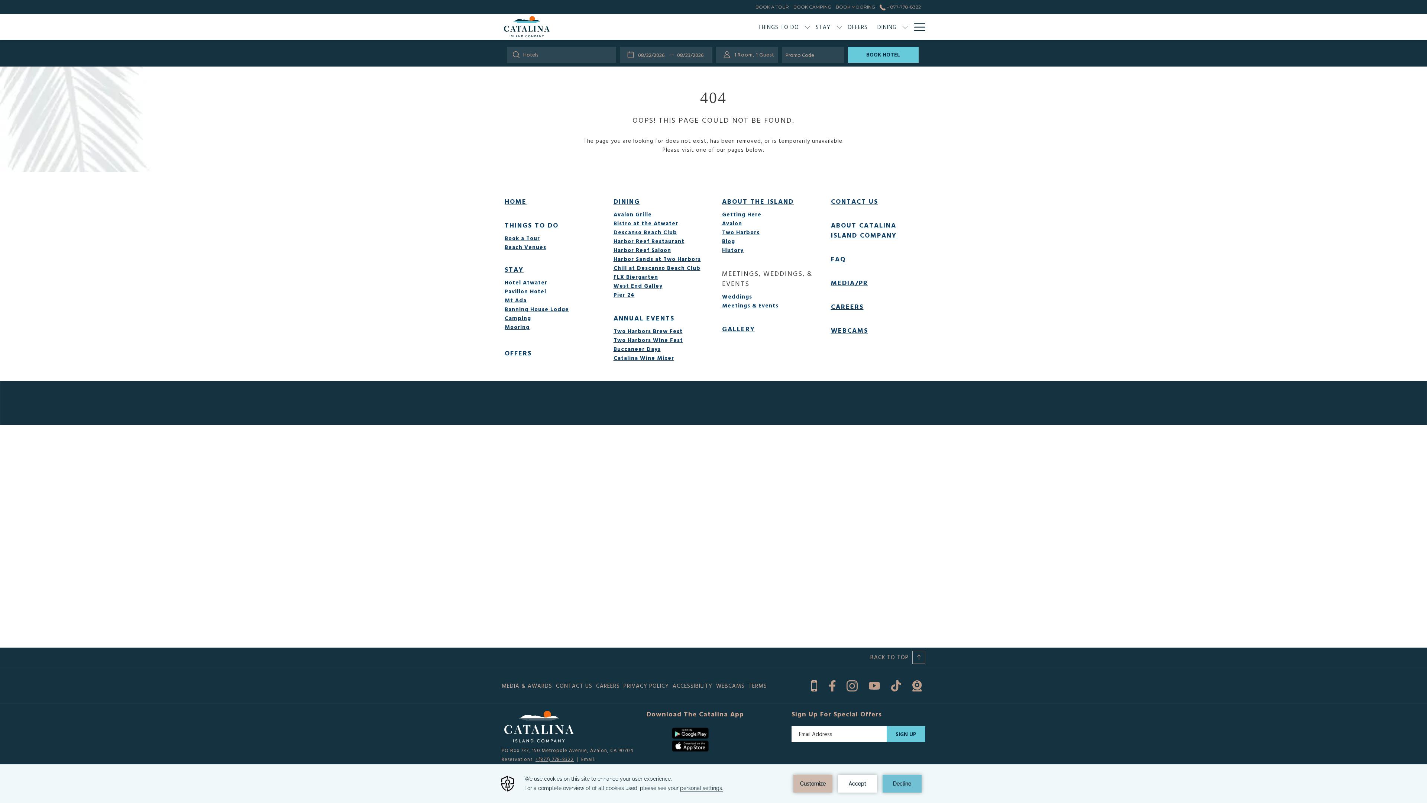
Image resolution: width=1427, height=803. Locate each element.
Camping (518, 318)
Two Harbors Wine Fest (648, 340)
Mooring (517, 327)
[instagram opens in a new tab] (852, 684)
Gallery (738, 329)
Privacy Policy (646, 685)
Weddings (737, 296)
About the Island (758, 201)
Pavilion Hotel (525, 291)
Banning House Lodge (537, 309)
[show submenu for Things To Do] (807, 27)
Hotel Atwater (526, 282)
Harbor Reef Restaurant (649, 241)
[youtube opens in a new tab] (874, 684)
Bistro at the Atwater (646, 223)
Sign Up (906, 734)
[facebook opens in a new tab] (832, 684)
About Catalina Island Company (864, 230)
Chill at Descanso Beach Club (657, 268)
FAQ (838, 259)
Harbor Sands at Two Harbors (657, 259)
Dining (627, 201)
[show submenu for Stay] (839, 27)
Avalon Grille (633, 214)
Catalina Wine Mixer (644, 358)
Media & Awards (527, 685)
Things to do (532, 225)
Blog (728, 241)
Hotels (530, 54)
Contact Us (854, 201)
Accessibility (692, 685)
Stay (514, 269)
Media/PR (849, 283)
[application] (713, 783)
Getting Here (741, 214)
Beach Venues (525, 247)
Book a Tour (522, 238)
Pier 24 (624, 294)
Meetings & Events (750, 305)
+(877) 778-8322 (554, 759)
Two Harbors (741, 232)
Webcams (849, 330)
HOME (516, 201)
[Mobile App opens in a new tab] (814, 684)
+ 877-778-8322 (903, 7)
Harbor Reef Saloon (642, 250)
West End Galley (638, 285)
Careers (847, 306)
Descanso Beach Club (645, 232)
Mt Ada (516, 300)
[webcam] (917, 684)
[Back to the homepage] (527, 27)
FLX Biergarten (636, 276)
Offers (518, 353)
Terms (757, 685)
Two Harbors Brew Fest (648, 331)
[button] (653, 54)
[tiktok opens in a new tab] (896, 684)
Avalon (732, 223)
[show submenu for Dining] (905, 27)
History (733, 250)
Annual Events (644, 318)
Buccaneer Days (637, 349)
